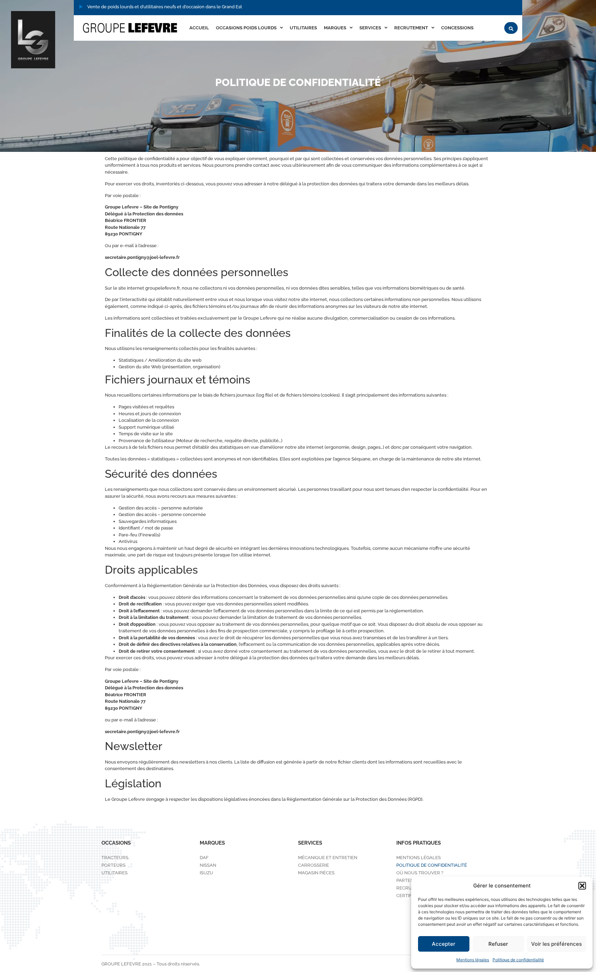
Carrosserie (313, 865)
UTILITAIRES (303, 27)
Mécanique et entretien (327, 857)
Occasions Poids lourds (246, 27)
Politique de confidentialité (518, 959)
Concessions (457, 27)
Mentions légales (472, 959)
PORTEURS (113, 865)
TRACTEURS (114, 857)
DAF (204, 857)
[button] (582, 885)
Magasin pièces (316, 872)
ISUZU (206, 872)
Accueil (199, 27)
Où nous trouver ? (419, 872)
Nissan (208, 865)
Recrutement (411, 27)
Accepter (443, 944)
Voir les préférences (556, 944)
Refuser (498, 944)
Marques (335, 27)
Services (370, 27)
